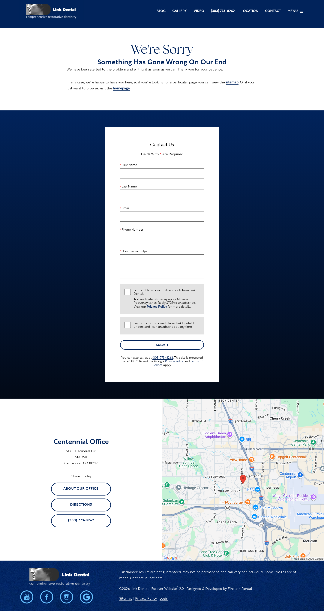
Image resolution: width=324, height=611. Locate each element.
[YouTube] (26, 597)
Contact (273, 11)
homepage (121, 88)
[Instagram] (66, 597)
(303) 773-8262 (162, 357)
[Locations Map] (243, 479)
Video (199, 11)
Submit (162, 345)
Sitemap (125, 599)
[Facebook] (46, 597)
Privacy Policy (157, 306)
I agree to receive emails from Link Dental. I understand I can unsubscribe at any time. (164, 325)
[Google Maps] (86, 597)
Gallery (179, 11)
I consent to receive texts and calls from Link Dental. (165, 299)
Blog (161, 11)
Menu (293, 11)
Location (250, 11)
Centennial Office (81, 442)
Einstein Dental (240, 589)
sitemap (232, 82)
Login (164, 599)
